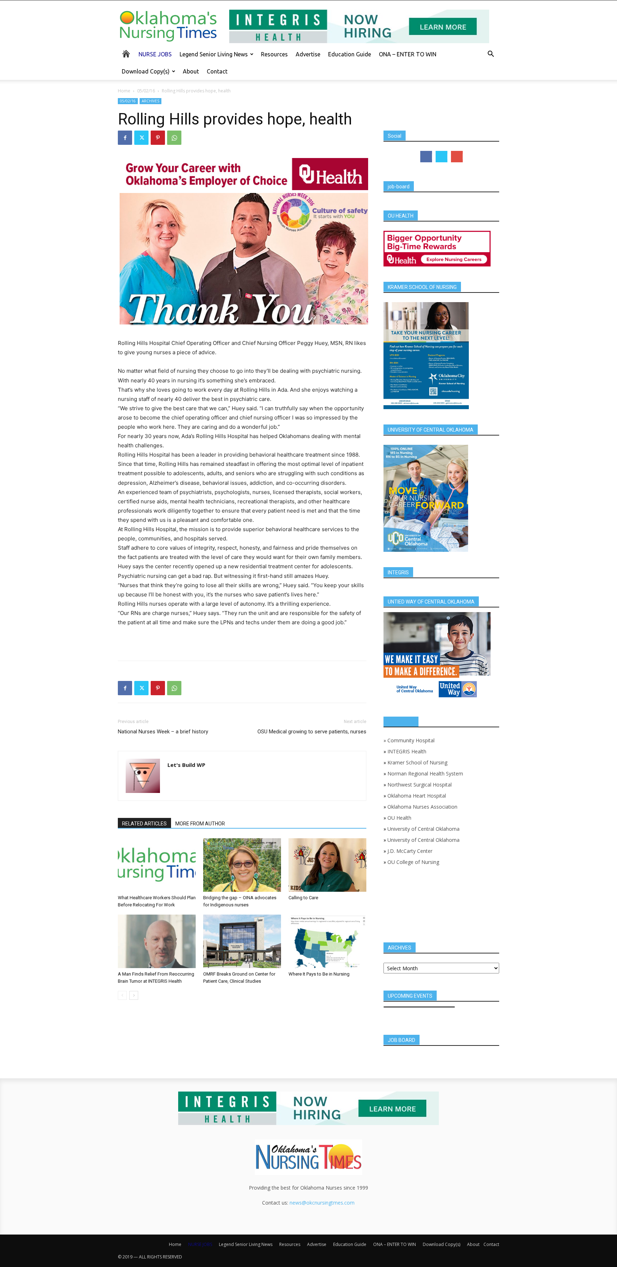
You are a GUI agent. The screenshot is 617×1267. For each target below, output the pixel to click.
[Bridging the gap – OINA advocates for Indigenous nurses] (242, 865)
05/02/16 (146, 91)
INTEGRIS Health (406, 751)
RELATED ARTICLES (144, 823)
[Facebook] (125, 138)
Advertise (308, 54)
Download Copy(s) (146, 71)
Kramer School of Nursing (417, 762)
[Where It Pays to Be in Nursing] (327, 941)
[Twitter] (141, 138)
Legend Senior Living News (214, 54)
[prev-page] (122, 995)
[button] (490, 54)
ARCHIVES (150, 100)
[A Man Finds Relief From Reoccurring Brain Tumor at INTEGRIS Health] (157, 941)
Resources (274, 54)
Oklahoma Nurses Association (422, 806)
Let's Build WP (186, 764)
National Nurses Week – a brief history (163, 731)
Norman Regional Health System (425, 773)
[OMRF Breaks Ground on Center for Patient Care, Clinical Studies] (242, 941)
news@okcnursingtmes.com (322, 1202)
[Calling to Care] (327, 865)
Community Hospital (411, 740)
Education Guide (349, 54)
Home (124, 91)
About (191, 71)
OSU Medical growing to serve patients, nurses (311, 731)
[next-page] (133, 995)
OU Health (399, 817)
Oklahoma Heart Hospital (416, 795)
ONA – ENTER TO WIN (407, 54)
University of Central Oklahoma (423, 828)
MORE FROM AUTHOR (200, 823)
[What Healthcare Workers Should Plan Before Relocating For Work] (157, 865)
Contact (217, 71)
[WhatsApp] (174, 138)
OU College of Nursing (413, 862)
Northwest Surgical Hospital (419, 784)
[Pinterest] (158, 138)
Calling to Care (303, 897)
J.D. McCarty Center (409, 851)
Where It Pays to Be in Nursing (319, 974)
